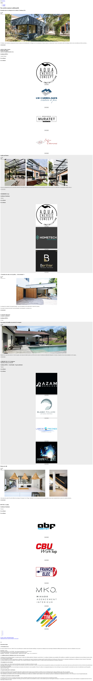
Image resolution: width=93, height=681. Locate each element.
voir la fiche (46, 84)
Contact (4, 5)
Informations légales (10, 637)
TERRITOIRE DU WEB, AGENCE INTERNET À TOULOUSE (9, 638)
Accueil (4, 4)
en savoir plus (3, 189)
